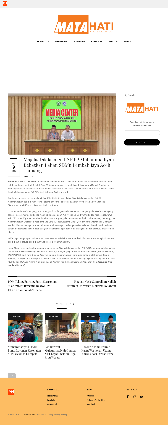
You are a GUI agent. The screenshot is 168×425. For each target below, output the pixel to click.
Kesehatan (51, 400)
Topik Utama (29, 176)
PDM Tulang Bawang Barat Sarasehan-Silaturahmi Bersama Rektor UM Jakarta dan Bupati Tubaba (33, 285)
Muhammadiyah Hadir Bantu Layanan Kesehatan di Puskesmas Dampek (24, 350)
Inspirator (79, 41)
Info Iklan (90, 396)
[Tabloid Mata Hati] (84, 32)
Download (90, 404)
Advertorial (52, 404)
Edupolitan (43, 41)
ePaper (127, 41)
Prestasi (113, 41)
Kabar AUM (97, 41)
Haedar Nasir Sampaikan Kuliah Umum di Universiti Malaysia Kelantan (91, 283)
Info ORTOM (61, 41)
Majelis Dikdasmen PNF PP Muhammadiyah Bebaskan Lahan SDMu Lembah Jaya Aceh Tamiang (69, 164)
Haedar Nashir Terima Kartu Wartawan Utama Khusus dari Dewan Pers (97, 350)
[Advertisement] (84, 64)
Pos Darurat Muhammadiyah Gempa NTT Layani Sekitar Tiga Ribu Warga (60, 352)
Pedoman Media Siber (95, 400)
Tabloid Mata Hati (28, 415)
